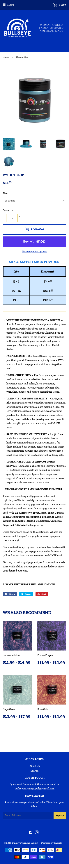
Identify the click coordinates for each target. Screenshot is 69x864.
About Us (34, 766)
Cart (62, 5)
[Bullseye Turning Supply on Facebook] (31, 833)
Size (5, 193)
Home (6, 57)
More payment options (34, 251)
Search (34, 770)
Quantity (8, 210)
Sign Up (60, 815)
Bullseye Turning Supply (25, 842)
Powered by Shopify (51, 842)
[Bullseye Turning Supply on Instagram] (37, 833)
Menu (10, 4)
